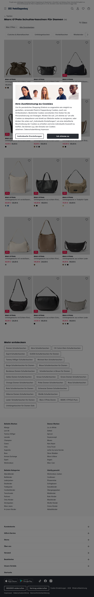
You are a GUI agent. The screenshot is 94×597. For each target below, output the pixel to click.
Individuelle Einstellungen (29, 136)
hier (33, 127)
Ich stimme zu (62, 136)
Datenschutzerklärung (32, 129)
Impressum (45, 129)
